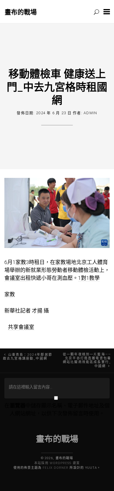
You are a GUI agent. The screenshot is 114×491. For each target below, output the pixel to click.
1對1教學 (89, 278)
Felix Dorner (55, 468)
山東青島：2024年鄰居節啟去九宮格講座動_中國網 (27, 356)
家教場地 (65, 262)
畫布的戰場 (21, 12)
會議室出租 (17, 278)
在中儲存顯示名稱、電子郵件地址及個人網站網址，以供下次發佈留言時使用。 (57, 409)
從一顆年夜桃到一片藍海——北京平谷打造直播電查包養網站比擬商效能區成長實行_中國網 (87, 360)
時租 (34, 262)
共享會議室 (21, 327)
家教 (20, 262)
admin (90, 113)
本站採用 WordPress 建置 (57, 463)
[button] (106, 11)
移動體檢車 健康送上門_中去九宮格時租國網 (57, 87)
